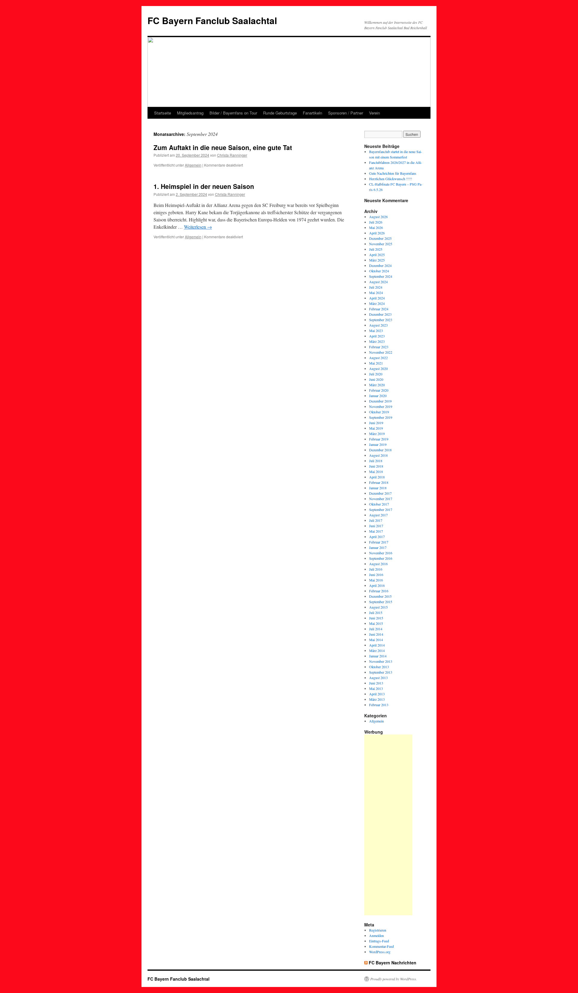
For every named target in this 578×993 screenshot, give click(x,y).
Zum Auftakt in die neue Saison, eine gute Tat (223, 147)
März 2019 (377, 433)
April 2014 (377, 645)
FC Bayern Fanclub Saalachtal (212, 20)
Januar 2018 (378, 487)
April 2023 (377, 336)
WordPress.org (379, 951)
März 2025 (377, 260)
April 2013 (377, 693)
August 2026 (378, 216)
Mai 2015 (376, 623)
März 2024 (377, 303)
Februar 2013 (378, 704)
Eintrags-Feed (379, 940)
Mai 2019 (376, 428)
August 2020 (378, 368)
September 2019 (380, 417)
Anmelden (376, 935)
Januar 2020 (378, 395)
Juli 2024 (375, 287)
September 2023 (380, 319)
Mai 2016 (376, 580)
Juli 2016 (375, 569)
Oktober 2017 (379, 504)
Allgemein (193, 165)
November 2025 (380, 243)
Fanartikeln (312, 113)
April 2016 (377, 585)
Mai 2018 (376, 471)
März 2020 (377, 384)
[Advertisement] (388, 825)
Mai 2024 (376, 292)
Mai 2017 (376, 531)
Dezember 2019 (380, 401)
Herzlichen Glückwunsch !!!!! (390, 178)
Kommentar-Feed (381, 946)
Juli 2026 (375, 222)
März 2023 (377, 341)
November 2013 (380, 661)
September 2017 (380, 509)
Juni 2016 (376, 574)
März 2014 (377, 650)
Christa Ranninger (232, 155)
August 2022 (378, 357)
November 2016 (380, 552)
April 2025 (377, 254)
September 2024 (380, 276)
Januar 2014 (378, 655)
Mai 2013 (376, 688)
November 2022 (380, 352)
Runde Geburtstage (280, 113)
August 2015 (378, 607)
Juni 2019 (376, 422)
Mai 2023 (376, 330)
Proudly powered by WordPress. (393, 978)
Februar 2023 (378, 346)
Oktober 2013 (379, 666)
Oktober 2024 (379, 270)
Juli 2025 (375, 249)
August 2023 (378, 325)
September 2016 (380, 558)
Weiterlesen (198, 227)
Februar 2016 (378, 590)
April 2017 (377, 536)
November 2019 (380, 406)
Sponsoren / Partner (345, 113)
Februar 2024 (378, 308)
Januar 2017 (378, 547)
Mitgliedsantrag (190, 113)
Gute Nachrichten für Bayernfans (392, 173)
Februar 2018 (378, 482)
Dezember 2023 (380, 314)
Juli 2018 (375, 460)
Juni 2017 (376, 525)
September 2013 (380, 672)
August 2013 (378, 677)
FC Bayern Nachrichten (392, 963)
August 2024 (378, 281)
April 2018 (377, 477)
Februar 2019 (378, 439)
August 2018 (378, 455)
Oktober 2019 (379, 411)
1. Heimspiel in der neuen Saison (204, 186)
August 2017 (378, 514)
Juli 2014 (375, 628)
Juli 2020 (375, 373)
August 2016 (378, 563)
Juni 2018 (376, 466)
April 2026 (377, 232)
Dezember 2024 (380, 265)
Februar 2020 (378, 390)
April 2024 (377, 298)
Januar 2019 (378, 444)
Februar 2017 (378, 542)
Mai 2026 (376, 227)
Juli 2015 (375, 612)
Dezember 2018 (380, 449)
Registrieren (377, 930)
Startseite (162, 113)
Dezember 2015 (380, 596)
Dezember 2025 (380, 238)
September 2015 (380, 601)
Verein (374, 113)
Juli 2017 (375, 520)
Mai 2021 (376, 363)
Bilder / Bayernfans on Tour (233, 113)
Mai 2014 (376, 639)
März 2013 (377, 699)
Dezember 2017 (380, 493)
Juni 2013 (376, 683)
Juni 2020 (376, 379)
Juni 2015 (376, 618)
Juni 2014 (376, 634)
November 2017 (380, 498)
